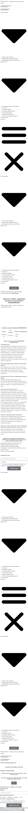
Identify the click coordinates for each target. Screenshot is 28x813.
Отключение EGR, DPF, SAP (8, 111)
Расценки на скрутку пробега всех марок (10, 446)
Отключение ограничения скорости (10, 116)
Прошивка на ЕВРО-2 (7, 109)
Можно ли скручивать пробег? (7, 451)
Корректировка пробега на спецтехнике (11, 60)
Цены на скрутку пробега (7, 57)
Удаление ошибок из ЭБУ (8, 114)
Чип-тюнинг (4, 108)
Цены (15, 291)
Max (22, 797)
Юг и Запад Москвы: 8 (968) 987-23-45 (5, 9)
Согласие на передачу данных (7, 799)
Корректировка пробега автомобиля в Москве (11, 443)
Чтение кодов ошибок (7, 112)
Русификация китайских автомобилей (10, 106)
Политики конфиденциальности (16, 465)
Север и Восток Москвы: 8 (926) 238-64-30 (6, 6)
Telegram (16, 797)
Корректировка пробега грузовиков (10, 58)
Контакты (3, 119)
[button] (14, 148)
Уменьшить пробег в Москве (7, 291)
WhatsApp (10, 797)
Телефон (2, 790)
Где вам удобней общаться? (7, 795)
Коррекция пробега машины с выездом (9, 444)
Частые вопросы (4, 117)
